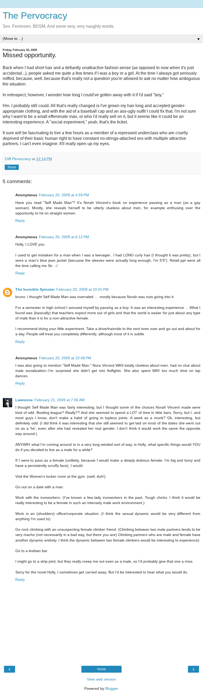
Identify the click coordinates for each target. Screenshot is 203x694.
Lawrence (24, 400)
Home (101, 669)
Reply (20, 220)
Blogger (111, 688)
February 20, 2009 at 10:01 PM (82, 289)
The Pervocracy (35, 16)
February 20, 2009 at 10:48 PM (65, 358)
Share (11, 167)
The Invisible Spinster (35, 289)
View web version (101, 679)
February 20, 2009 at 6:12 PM (64, 237)
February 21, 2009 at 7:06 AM (59, 400)
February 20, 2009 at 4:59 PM (64, 195)
